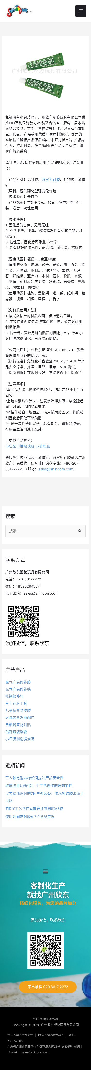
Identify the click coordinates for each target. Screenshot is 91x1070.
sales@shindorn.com (55, 469)
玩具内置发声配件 (19, 717)
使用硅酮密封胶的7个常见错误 (30, 817)
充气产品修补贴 (18, 689)
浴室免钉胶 (51, 179)
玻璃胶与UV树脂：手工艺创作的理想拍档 (38, 785)
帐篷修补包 (14, 696)
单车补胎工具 (16, 703)
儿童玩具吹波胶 (18, 710)
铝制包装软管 (16, 732)
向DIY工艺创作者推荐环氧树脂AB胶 (34, 809)
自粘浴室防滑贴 (18, 725)
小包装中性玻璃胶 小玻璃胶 (27, 446)
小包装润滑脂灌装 (19, 739)
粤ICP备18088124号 (46, 1019)
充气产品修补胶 (18, 682)
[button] (45, 871)
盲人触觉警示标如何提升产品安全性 (34, 778)
